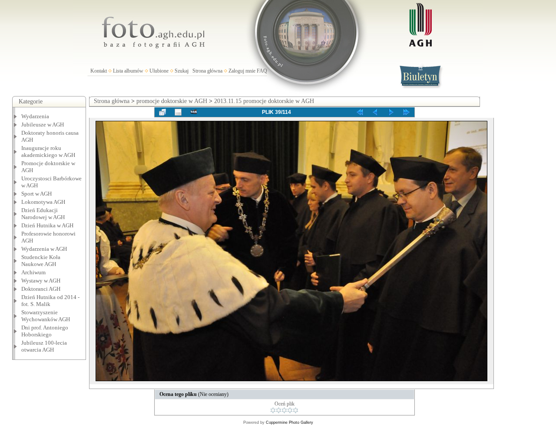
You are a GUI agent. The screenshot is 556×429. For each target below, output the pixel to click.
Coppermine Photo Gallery (289, 422)
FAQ (262, 71)
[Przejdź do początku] (359, 112)
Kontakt (98, 71)
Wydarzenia (35, 116)
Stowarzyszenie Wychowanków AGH (45, 316)
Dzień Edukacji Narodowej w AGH (43, 213)
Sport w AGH (36, 193)
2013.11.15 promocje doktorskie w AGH (264, 101)
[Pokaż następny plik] (391, 112)
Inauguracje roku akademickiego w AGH (48, 151)
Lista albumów (128, 71)
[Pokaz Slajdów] (194, 112)
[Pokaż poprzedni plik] (375, 112)
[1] (273, 410)
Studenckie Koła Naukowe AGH (40, 260)
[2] (278, 410)
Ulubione (159, 71)
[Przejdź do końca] (406, 112)
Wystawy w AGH (40, 280)
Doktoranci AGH (40, 289)
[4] (290, 410)
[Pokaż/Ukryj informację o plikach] (178, 112)
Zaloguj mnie (241, 71)
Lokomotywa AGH (43, 202)
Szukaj (182, 71)
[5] (295, 410)
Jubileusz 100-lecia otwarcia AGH (44, 346)
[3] (284, 410)
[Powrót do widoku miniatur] (162, 112)
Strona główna (207, 71)
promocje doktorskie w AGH (171, 101)
